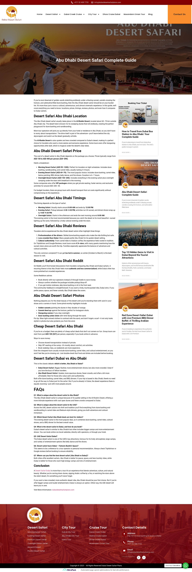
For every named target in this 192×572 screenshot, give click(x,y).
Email (130, 549)
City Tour (92, 14)
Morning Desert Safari (37, 532)
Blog (150, 14)
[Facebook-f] (138, 557)
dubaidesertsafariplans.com (63, 490)
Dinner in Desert (34, 547)
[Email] (124, 550)
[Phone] (124, 542)
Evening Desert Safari (37, 536)
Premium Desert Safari (37, 539)
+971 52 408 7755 (134, 544)
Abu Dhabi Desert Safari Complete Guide (134, 193)
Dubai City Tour (68, 532)
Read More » (126, 152)
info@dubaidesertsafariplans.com (140, 552)
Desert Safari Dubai (43, 471)
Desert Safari (52, 14)
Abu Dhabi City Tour (70, 536)
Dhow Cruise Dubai (111, 14)
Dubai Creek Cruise (73, 14)
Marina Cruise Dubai (98, 536)
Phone (130, 541)
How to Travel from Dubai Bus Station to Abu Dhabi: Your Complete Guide (137, 134)
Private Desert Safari (36, 551)
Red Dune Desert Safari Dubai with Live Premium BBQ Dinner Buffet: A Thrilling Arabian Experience (138, 319)
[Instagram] (144, 557)
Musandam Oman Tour (134, 14)
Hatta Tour (66, 539)
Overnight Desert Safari (38, 543)
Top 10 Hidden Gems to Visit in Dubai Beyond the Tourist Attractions (138, 255)
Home (39, 14)
